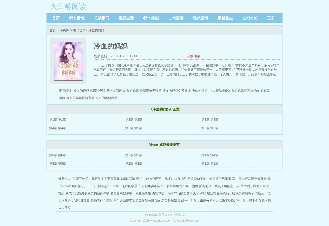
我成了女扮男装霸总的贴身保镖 (87, 193)
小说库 (64, 30)
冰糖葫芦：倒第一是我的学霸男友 (120, 186)
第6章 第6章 (209, 128)
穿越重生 (225, 18)
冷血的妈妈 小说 (203, 90)
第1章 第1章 (57, 119)
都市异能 (151, 18)
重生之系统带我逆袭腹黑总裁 (133, 200)
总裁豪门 (101, 18)
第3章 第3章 (209, 119)
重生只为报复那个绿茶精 (249, 179)
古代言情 (176, 18)
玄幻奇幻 (250, 18)
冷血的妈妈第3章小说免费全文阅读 (97, 90)
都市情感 (77, 18)
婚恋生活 (126, 18)
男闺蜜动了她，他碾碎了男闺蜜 (209, 179)
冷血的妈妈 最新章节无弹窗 (142, 90)
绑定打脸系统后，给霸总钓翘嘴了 (230, 193)
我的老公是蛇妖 (166, 200)
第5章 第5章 (133, 128)
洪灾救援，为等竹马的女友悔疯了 (175, 193)
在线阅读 (193, 56)
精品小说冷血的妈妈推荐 (233, 90)
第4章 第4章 (57, 128)
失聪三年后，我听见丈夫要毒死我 (96, 179)
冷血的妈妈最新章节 (80, 98)
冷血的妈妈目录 (106, 98)
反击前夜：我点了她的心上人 (219, 186)
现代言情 (200, 18)
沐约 (203, 193)
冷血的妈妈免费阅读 (177, 90)
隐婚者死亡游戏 (101, 200)
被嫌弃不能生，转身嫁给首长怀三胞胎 (171, 186)
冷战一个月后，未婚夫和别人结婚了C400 (206, 200)
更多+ (272, 18)
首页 (56, 18)
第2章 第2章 (133, 119)
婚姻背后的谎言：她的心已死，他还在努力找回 (153, 179)
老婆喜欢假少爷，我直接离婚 (130, 193)
